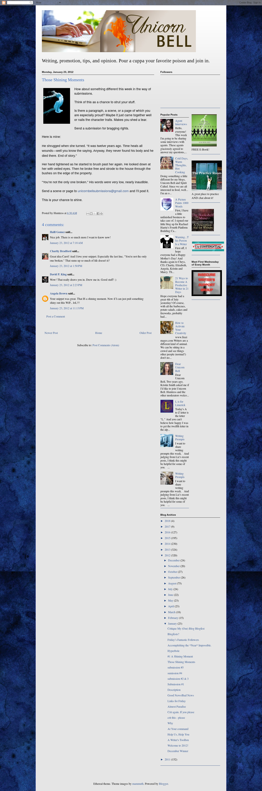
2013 (168, 549)
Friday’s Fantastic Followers (183, 640)
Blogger (163, 783)
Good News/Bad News (181, 695)
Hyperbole (173, 651)
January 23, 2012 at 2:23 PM (66, 285)
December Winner (178, 751)
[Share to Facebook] (98, 213)
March (172, 612)
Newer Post (51, 333)
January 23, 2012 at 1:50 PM (66, 266)
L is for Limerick (180, 403)
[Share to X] (94, 213)
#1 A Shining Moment (180, 656)
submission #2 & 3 (178, 678)
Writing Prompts (179, 437)
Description (174, 690)
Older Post (145, 333)
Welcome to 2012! (178, 745)
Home (98, 333)
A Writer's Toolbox (178, 740)
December (174, 560)
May (171, 600)
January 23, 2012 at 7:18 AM (66, 243)
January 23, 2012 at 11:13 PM (67, 308)
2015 (168, 538)
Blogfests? (173, 634)
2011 (168, 759)
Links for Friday (177, 701)
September (174, 577)
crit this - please (176, 717)
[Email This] (88, 213)
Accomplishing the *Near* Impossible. (189, 645)
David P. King (58, 274)
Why (170, 723)
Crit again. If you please (181, 712)
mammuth (137, 783)
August (172, 583)
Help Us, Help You (178, 734)
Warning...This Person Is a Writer (182, 240)
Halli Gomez (57, 232)
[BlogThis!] (91, 213)
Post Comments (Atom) (106, 345)
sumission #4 (175, 673)
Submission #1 (176, 684)
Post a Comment (55, 316)
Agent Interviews (181, 122)
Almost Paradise (177, 706)
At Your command (178, 729)
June (171, 595)
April (171, 606)
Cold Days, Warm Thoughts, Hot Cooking (181, 165)
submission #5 (176, 667)
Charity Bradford (60, 251)
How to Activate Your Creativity (180, 328)
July (170, 589)
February (173, 618)
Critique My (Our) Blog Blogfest (186, 628)
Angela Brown (58, 293)
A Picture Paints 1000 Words (181, 202)
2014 (168, 543)
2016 (168, 532)
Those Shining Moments (181, 662)
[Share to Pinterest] (101, 213)
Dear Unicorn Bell (179, 367)
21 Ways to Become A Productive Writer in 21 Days (182, 285)
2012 (168, 555)
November (174, 566)
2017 (168, 526)
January (173, 623)
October (173, 572)
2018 (168, 521)
